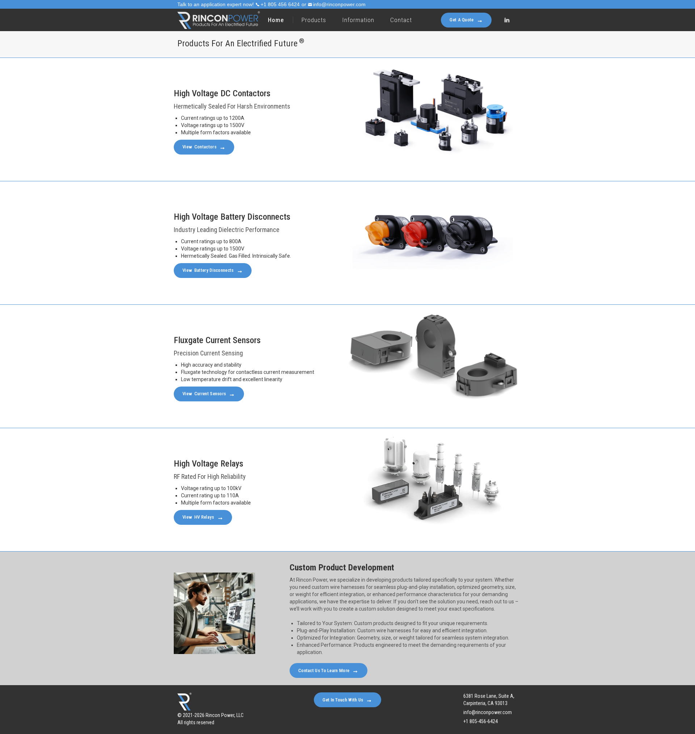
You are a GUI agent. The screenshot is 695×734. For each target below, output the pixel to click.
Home (276, 20)
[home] (218, 20)
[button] (313, 20)
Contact (401, 20)
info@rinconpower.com (339, 4)
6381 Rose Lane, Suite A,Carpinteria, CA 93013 (488, 699)
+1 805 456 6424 (280, 4)
